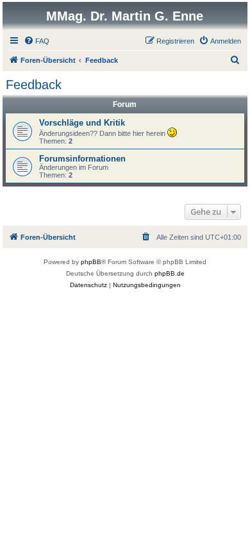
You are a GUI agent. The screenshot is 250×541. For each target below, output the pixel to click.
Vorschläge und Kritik (82, 123)
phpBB (91, 261)
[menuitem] (36, 41)
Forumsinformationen (82, 158)
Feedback (34, 85)
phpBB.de (169, 273)
